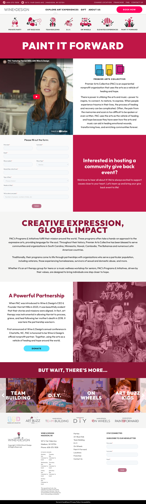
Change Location (103, 2)
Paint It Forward (80, 449)
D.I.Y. (76, 443)
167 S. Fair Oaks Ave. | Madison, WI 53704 (45, 2)
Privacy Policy (75, 502)
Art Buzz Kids (79, 437)
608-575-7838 (12, 2)
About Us (95, 9)
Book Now (129, 9)
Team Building (79, 440)
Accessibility (85, 502)
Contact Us (137, 2)
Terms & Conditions (63, 502)
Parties (76, 433)
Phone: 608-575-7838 (49, 447)
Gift (83, 9)
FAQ (128, 2)
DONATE (36, 348)
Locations (77, 452)
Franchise (119, 2)
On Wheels (78, 446)
